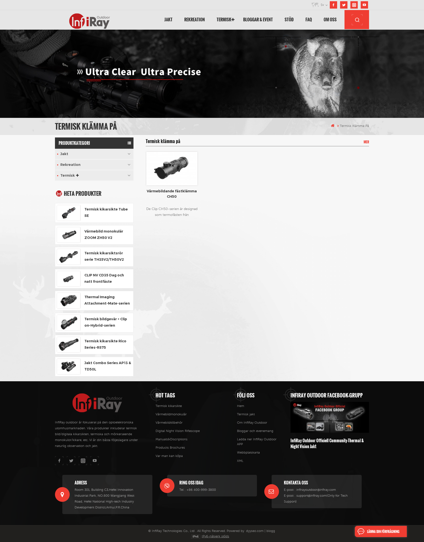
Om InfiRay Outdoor (252, 422)
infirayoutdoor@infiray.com (316, 490)
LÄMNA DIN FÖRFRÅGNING (383, 531)
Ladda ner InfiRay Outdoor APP (257, 441)
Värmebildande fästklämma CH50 (172, 194)
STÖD (289, 19)
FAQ (308, 19)
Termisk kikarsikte (169, 406)
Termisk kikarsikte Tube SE (106, 212)
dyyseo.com (255, 531)
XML (240, 461)
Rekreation (194, 19)
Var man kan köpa (169, 456)
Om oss (330, 19)
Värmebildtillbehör (169, 422)
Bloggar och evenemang (255, 431)
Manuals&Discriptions (171, 439)
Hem (240, 406)
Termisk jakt (246, 414)
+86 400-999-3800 (201, 490)
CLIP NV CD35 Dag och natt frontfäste (104, 278)
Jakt (168, 19)
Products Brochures (170, 447)
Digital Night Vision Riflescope (178, 431)
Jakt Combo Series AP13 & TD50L (107, 366)
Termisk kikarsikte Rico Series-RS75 (105, 344)
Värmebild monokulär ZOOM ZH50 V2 (103, 234)
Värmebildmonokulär (171, 414)
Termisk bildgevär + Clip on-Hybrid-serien (105, 322)
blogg (270, 531)
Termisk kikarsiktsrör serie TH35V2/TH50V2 (104, 256)
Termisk (224, 19)
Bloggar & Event (258, 19)
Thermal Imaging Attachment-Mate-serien (107, 300)
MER (366, 141)
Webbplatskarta (248, 452)
